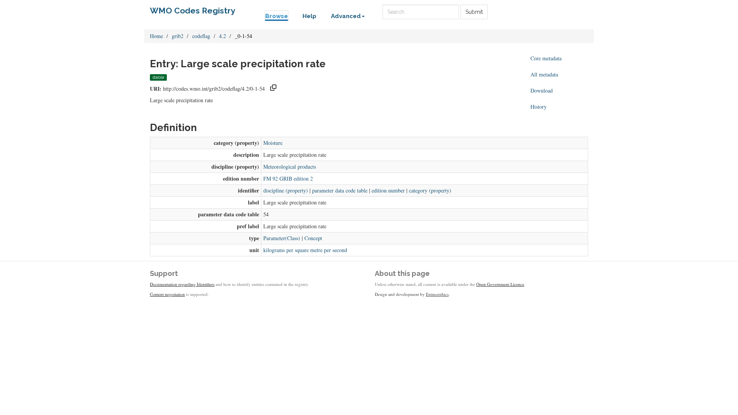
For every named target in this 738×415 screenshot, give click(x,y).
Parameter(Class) (281, 238)
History (538, 106)
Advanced (346, 16)
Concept (313, 238)
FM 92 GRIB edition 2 (288, 178)
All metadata (544, 74)
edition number (388, 190)
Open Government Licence (500, 284)
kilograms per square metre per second (305, 250)
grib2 (177, 36)
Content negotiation (167, 294)
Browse (276, 16)
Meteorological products (289, 166)
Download (541, 90)
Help (309, 16)
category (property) (430, 190)
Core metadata (546, 58)
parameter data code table (339, 190)
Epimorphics (437, 294)
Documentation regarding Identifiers (182, 284)
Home (156, 36)
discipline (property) (285, 190)
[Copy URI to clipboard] (273, 88)
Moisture (273, 142)
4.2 (222, 36)
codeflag (201, 36)
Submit (474, 12)
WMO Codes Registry (192, 10)
